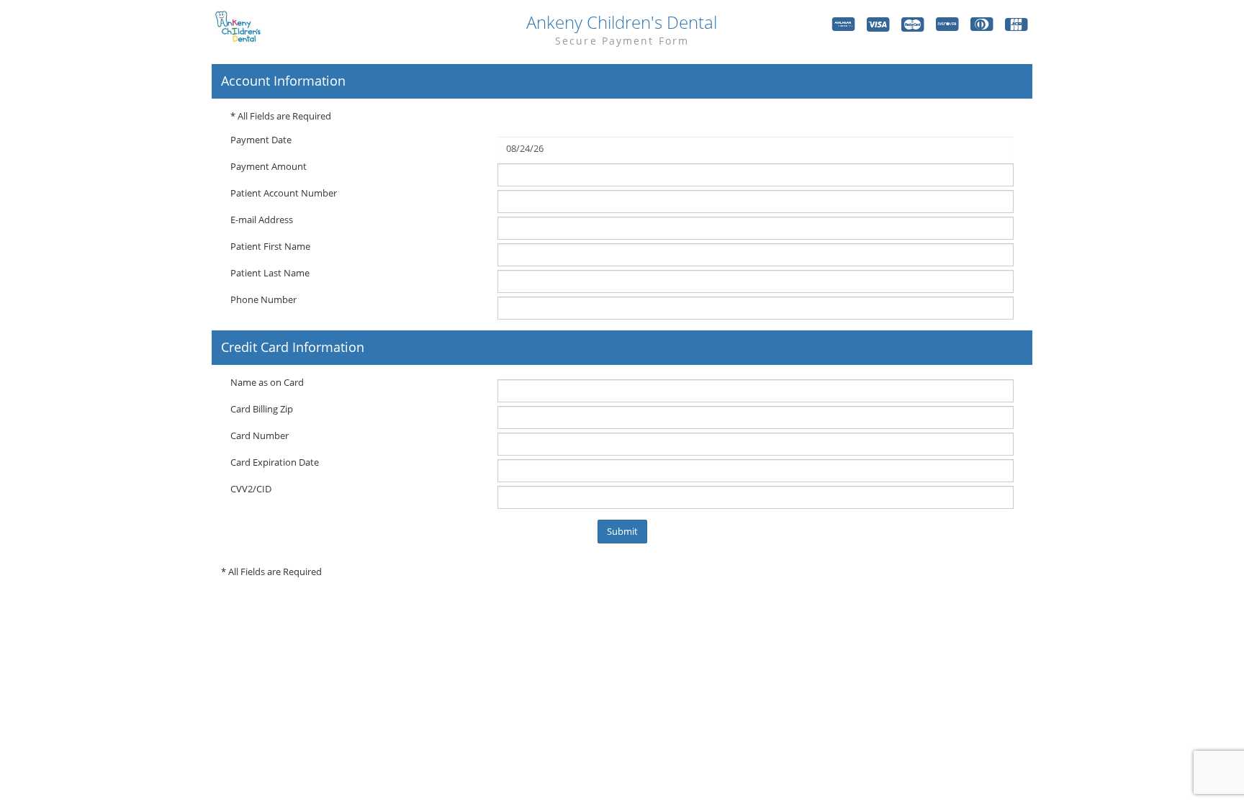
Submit (622, 531)
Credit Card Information (292, 347)
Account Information (283, 81)
